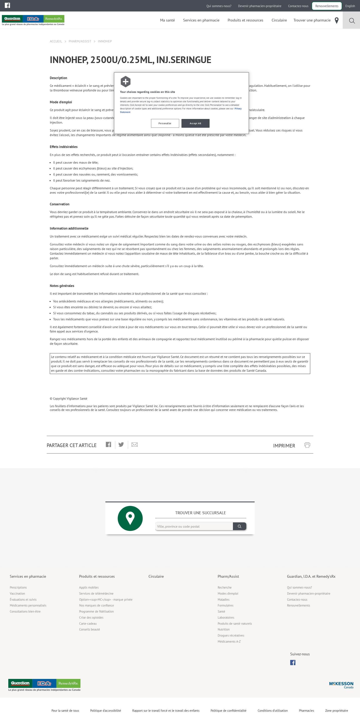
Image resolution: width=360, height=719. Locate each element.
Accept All (195, 123)
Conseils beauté (89, 629)
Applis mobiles (89, 587)
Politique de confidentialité (228, 711)
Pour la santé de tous (65, 711)
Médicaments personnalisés (28, 605)
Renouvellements (326, 6)
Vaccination (17, 593)
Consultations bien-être (25, 611)
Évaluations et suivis (23, 599)
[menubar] (7, 5)
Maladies (223, 599)
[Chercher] (239, 526)
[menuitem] (7, 5)
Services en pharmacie (28, 576)
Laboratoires (226, 617)
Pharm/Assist (80, 41)
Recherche (225, 587)
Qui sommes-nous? (218, 6)
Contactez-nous (298, 6)
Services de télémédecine (96, 593)
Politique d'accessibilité (105, 711)
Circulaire (156, 576)
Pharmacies (306, 711)
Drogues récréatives (231, 635)
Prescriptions (18, 587)
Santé (221, 611)
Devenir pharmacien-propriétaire (259, 6)
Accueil (56, 41)
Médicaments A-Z (229, 641)
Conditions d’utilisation (273, 711)
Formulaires (225, 605)
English (350, 6)
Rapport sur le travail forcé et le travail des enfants (165, 711)
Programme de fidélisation (96, 611)
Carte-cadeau (88, 623)
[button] (108, 445)
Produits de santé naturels (235, 623)
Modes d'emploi (228, 593)
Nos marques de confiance (96, 605)
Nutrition (224, 629)
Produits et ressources (97, 576)
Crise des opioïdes (91, 617)
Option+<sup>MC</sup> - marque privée (105, 599)
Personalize (165, 123)
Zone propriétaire (336, 711)
